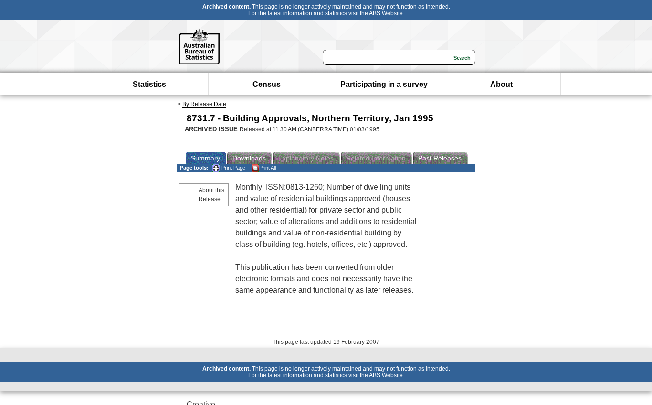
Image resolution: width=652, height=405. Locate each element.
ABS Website (386, 13)
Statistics (149, 84)
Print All (267, 168)
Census (266, 84)
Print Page (232, 168)
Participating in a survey (384, 84)
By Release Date (204, 104)
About (501, 84)
